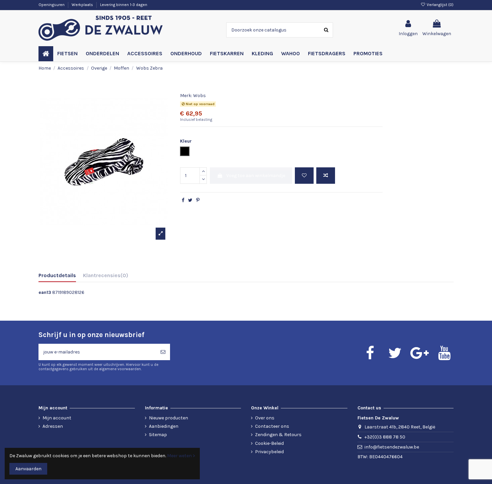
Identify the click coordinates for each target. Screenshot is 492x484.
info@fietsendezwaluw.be (391, 447)
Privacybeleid (269, 452)
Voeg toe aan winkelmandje (255, 175)
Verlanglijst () (440, 4)
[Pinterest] (197, 200)
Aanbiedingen (163, 426)
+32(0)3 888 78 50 (384, 437)
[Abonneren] (163, 352)
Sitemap (158, 434)
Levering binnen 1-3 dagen (123, 4)
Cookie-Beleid (269, 443)
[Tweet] (190, 200)
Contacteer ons (272, 426)
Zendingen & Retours (278, 434)
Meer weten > (181, 456)
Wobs (199, 95)
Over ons (264, 418)
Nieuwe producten (168, 418)
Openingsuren (52, 4)
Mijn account (57, 418)
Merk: (186, 95)
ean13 (44, 292)
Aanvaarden (28, 469)
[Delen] (183, 200)
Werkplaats (83, 4)
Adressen (53, 426)
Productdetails (57, 275)
